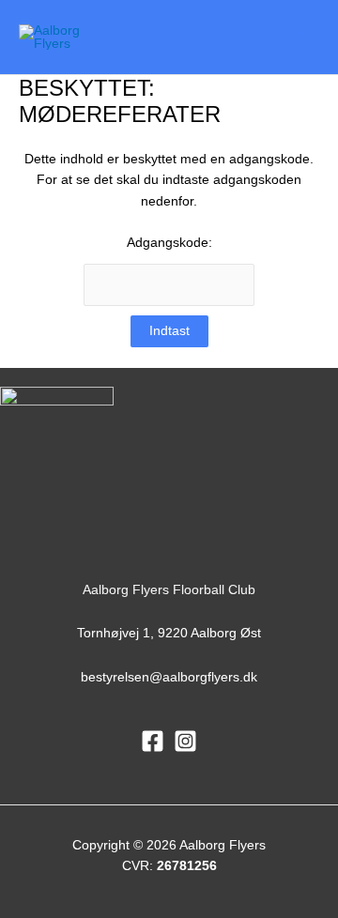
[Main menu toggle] (301, 37)
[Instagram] (185, 741)
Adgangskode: (169, 243)
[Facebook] (152, 741)
